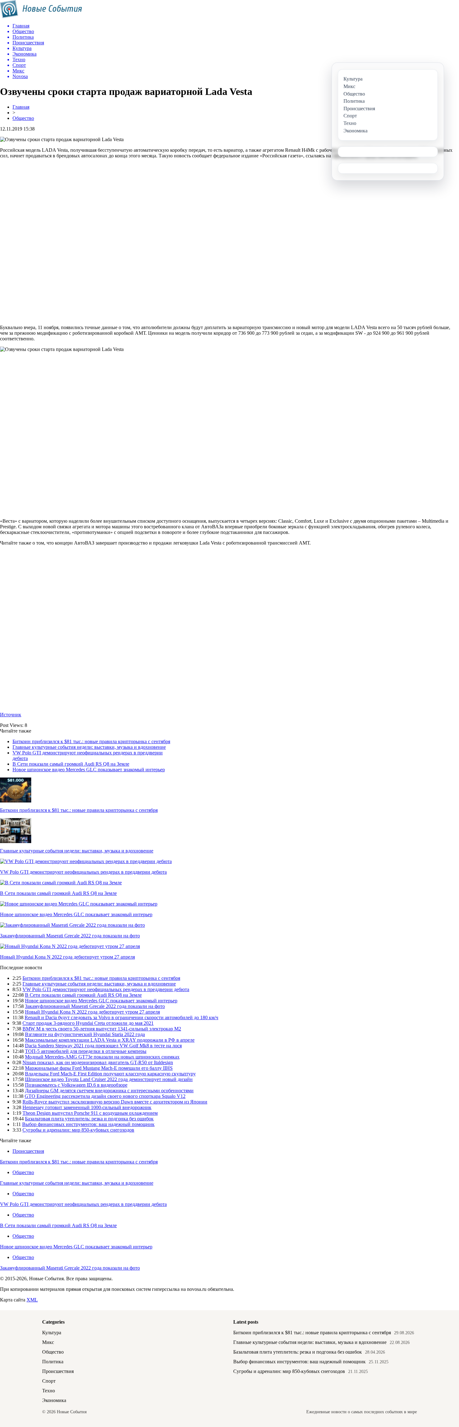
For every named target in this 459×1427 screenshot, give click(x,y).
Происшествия (28, 1151)
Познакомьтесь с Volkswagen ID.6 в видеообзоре (76, 1085)
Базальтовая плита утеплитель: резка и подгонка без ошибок (89, 1118)
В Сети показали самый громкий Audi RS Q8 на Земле (70, 764)
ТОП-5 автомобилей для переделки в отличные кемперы (85, 1051)
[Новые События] (41, 16)
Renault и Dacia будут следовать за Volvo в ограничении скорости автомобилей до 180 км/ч (121, 1017)
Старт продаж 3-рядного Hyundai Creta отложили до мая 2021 (88, 1023)
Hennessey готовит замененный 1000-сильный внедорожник (86, 1107)
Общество (23, 118)
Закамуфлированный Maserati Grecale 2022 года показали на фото (70, 935)
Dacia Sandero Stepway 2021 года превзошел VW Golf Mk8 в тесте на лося (103, 1045)
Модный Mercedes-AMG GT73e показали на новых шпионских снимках (102, 1056)
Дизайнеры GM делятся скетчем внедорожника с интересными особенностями (109, 1090)
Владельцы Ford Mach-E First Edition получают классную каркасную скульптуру (110, 1073)
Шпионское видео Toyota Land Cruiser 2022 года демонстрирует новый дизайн (109, 1079)
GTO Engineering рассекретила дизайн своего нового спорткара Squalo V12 (105, 1096)
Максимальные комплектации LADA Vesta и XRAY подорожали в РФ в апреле (110, 1040)
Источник (10, 714)
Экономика (54, 1400)
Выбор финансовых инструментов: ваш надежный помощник (88, 1124)
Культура (51, 1332)
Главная (20, 107)
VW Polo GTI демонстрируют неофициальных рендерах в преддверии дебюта (83, 872)
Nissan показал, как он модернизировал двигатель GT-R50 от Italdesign (97, 1062)
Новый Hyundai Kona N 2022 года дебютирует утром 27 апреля (67, 957)
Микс (48, 1342)
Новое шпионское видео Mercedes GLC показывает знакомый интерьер (88, 769)
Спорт (49, 1381)
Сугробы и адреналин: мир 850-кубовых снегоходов (78, 1130)
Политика (52, 1361)
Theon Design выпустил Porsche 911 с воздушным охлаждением (90, 1113)
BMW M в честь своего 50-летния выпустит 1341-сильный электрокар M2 (101, 1028)
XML (32, 1299)
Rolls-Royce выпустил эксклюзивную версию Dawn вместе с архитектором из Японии (114, 1101)
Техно (48, 1390)
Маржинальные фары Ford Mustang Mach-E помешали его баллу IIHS (99, 1068)
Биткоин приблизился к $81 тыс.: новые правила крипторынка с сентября (91, 741)
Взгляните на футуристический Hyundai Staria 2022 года (85, 1034)
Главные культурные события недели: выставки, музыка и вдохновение (89, 747)
